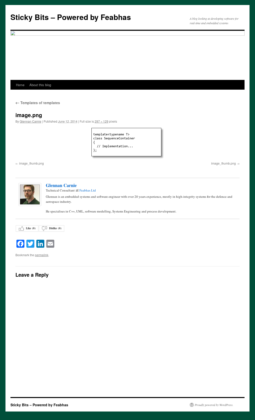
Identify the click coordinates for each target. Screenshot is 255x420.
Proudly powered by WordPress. (214, 405)
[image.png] (127, 143)
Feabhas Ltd (87, 190)
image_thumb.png (31, 163)
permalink (41, 255)
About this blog (40, 84)
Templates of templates (37, 102)
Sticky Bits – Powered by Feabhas (70, 16)
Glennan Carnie (30, 121)
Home (20, 84)
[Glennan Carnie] (29, 194)
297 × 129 (101, 121)
